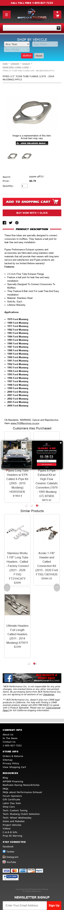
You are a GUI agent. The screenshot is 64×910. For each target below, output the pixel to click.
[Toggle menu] (7, 15)
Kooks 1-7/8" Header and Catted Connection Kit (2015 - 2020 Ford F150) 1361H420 (46, 564)
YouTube (11, 862)
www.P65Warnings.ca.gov (25, 423)
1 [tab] (26, 506)
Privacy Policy (11, 763)
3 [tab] (37, 506)
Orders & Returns (13, 756)
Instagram (12, 857)
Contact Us (9, 741)
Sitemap (7, 759)
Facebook (8, 846)
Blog (5, 777)
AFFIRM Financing (13, 781)
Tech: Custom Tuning (15, 810)
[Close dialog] (61, 443)
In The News (10, 738)
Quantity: (8, 185)
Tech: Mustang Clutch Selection (21, 814)
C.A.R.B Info (10, 832)
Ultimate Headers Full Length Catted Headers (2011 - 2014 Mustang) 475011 (17, 634)
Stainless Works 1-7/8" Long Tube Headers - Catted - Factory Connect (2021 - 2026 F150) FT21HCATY (17, 566)
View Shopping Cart (14, 767)
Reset (39, 55)
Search (27, 55)
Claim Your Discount (47, 464)
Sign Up (54, 905)
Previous (7, 587)
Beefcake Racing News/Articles (21, 784)
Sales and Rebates (14, 821)
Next (56, 587)
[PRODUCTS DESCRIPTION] (32, 229)
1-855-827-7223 (42, 3)
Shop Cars (9, 806)
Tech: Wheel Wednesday (17, 817)
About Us (8, 734)
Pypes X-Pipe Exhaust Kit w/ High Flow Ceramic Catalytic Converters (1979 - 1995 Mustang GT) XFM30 (47, 483)
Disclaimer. (48, 694)
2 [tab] (32, 506)
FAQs (5, 788)
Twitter (10, 851)
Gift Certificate (11, 799)
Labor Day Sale (12, 803)
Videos (6, 828)
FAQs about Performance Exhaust (22, 792)
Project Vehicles (12, 824)
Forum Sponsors (12, 795)
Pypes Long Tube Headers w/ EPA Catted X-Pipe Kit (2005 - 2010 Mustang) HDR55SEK (17, 481)
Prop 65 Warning (12, 835)
